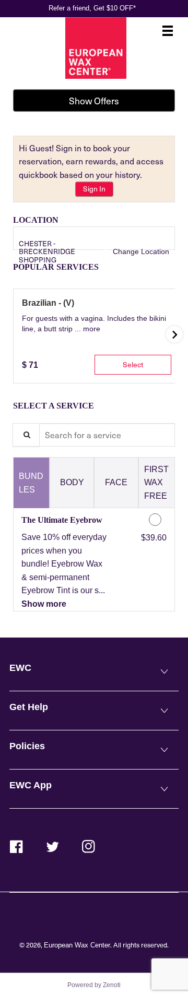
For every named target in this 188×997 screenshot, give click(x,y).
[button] (91, 329)
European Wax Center (77, 945)
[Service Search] (26, 435)
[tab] (31, 483)
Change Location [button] (140, 251)
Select (133, 364)
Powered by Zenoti (94, 985)
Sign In (94, 189)
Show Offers (94, 100)
